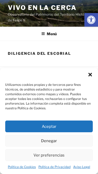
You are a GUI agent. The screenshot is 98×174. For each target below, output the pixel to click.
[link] (91, 20)
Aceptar (49, 126)
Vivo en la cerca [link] (42, 7)
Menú (52, 34)
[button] (90, 74)
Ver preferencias (49, 155)
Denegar (49, 141)
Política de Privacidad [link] (54, 167)
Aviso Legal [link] (81, 167)
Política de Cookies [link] (22, 167)
